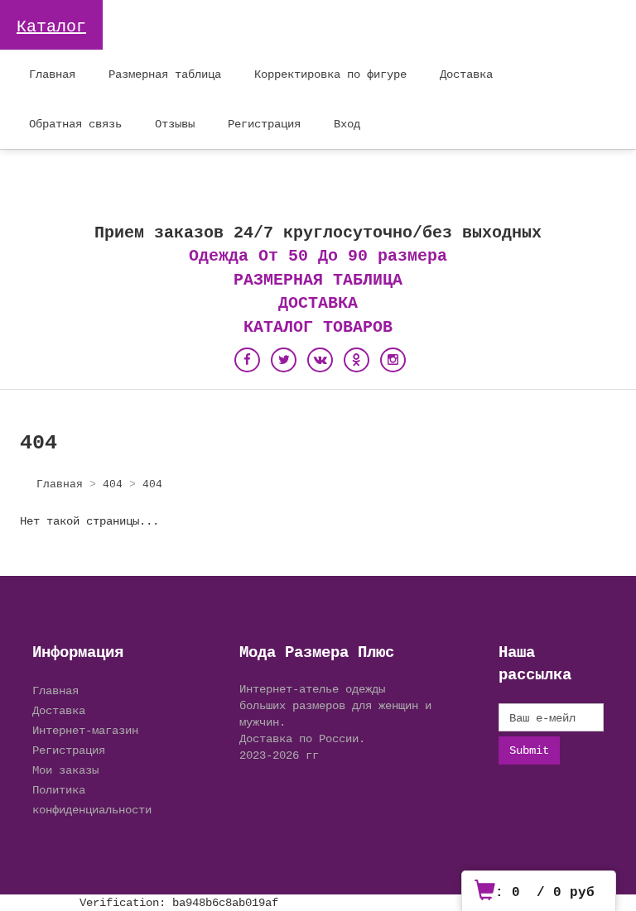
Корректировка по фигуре (330, 74)
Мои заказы (65, 770)
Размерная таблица (164, 74)
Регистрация (264, 124)
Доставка (466, 74)
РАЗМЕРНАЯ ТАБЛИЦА (318, 280)
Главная (52, 74)
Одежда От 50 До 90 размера (318, 256)
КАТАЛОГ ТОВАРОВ (318, 327)
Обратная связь (75, 124)
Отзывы (175, 124)
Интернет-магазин (85, 730)
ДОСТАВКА (318, 303)
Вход (347, 124)
